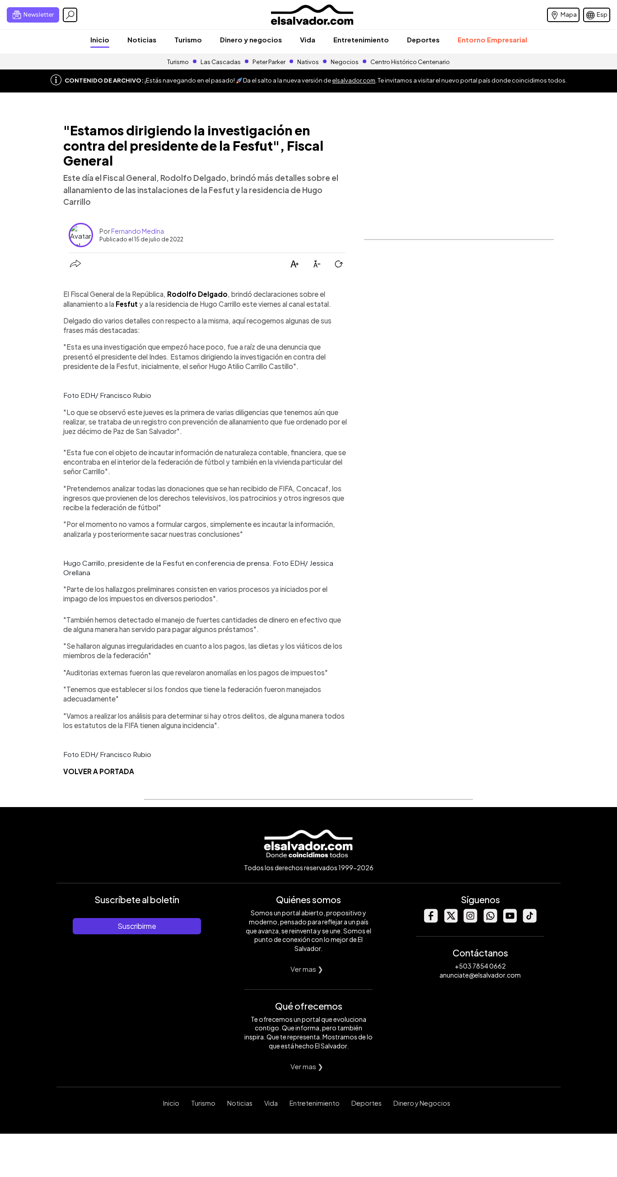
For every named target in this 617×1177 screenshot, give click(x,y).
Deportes (423, 39)
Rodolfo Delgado (197, 294)
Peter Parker (269, 61)
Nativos (308, 61)
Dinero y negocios (251, 39)
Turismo (188, 39)
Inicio (99, 39)
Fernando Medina (137, 231)
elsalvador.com (353, 80)
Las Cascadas (221, 61)
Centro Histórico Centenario (410, 61)
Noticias (141, 39)
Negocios (345, 61)
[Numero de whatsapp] (490, 920)
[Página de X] (450, 920)
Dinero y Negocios (421, 1103)
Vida (307, 39)
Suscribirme (136, 926)
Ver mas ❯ (306, 969)
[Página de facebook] (430, 920)
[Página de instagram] (470, 920)
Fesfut (127, 304)
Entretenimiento (361, 39)
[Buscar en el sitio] (70, 15)
